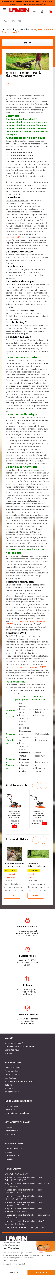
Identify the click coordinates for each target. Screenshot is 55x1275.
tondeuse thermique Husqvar (29, 621)
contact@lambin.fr (36, 1227)
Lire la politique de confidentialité (14, 1264)
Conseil (31, 874)
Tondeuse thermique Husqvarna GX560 (38, 814)
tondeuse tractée (13, 237)
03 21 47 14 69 (19, 1199)
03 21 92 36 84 (20, 1211)
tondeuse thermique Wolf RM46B (31, 667)
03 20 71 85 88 (11, 1218)
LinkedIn (27, 87)
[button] (35, 785)
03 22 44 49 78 (11, 1186)
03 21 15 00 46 (19, 1193)
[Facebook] (27, 83)
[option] (14, 810)
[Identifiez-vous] (42, 11)
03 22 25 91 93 (20, 1180)
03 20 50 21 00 (21, 1174)
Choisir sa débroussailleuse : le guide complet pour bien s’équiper (38, 865)
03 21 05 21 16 (23, 1205)
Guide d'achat (9, 878)
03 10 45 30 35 (17, 1224)
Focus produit (9, 874)
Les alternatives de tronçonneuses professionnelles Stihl (14, 865)
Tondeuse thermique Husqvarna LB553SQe (14, 814)
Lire (12, 895)
